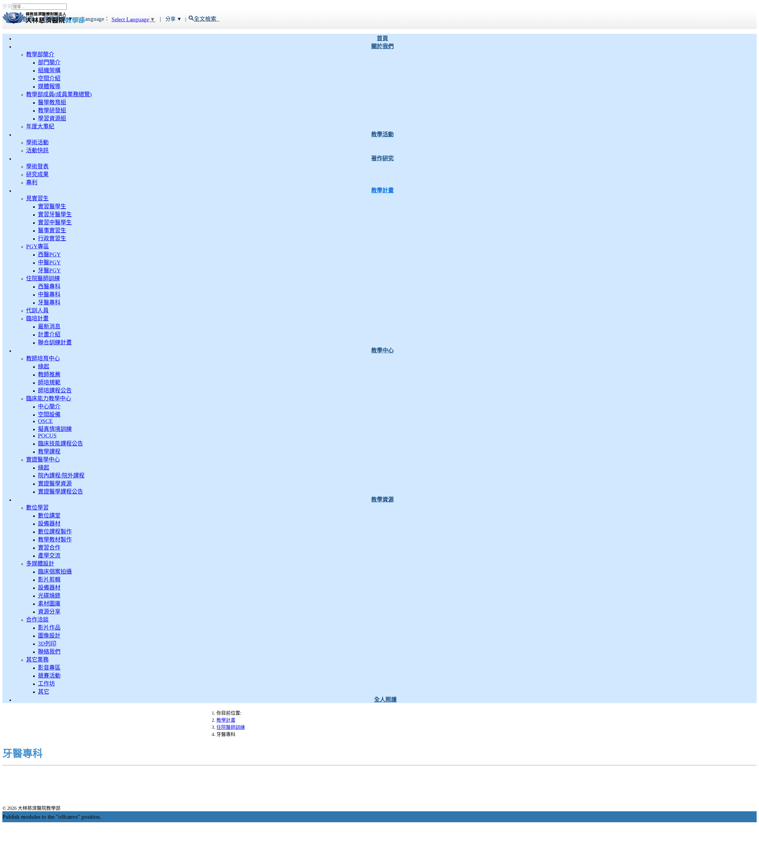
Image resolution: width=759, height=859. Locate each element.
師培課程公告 (55, 390)
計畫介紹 (49, 334)
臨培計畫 (37, 318)
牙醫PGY (49, 270)
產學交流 (49, 556)
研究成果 (37, 174)
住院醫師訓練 (43, 278)
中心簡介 (49, 406)
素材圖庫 (49, 604)
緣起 (43, 366)
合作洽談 (37, 620)
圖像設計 (49, 636)
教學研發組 (52, 110)
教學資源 (382, 499)
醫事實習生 (52, 230)
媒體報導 (49, 86)
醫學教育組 (52, 102)
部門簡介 (49, 62)
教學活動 (382, 134)
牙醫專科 (49, 302)
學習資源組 (52, 118)
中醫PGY (49, 262)
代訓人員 (37, 310)
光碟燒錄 (49, 596)
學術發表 (37, 166)
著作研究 (382, 158)
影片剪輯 (49, 580)
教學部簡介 (40, 54)
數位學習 (37, 507)
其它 (43, 692)
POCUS (47, 435)
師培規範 (49, 382)
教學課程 (49, 451)
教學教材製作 (55, 540)
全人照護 (385, 700)
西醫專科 (49, 286)
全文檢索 (206, 19)
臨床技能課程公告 (60, 443)
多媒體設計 (40, 564)
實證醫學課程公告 (60, 491)
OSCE (45, 421)
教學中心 (382, 350)
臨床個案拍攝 (55, 572)
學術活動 (37, 142)
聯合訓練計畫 (55, 342)
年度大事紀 (40, 126)
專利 (31, 182)
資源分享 (49, 612)
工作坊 (46, 684)
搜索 (7, 6)
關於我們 (382, 46)
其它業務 (37, 660)
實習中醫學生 (55, 222)
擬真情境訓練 (55, 429)
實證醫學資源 (55, 483)
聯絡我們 (49, 652)
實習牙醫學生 (55, 214)
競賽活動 (49, 676)
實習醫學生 (52, 206)
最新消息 (49, 326)
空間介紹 (49, 78)
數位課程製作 (55, 532)
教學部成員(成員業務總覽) (59, 94)
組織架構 (49, 70)
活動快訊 (37, 150)
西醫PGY (49, 254)
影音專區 (49, 668)
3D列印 (47, 644)
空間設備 (49, 414)
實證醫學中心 (43, 459)
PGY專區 (37, 246)
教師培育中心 (43, 358)
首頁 (382, 38)
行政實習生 (52, 238)
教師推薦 (49, 374)
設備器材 (49, 523)
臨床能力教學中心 (48, 398)
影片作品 (49, 628)
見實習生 (37, 198)
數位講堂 (49, 515)
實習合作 (49, 548)
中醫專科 (49, 294)
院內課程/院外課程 (61, 475)
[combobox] (39, 7)
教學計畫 (382, 190)
